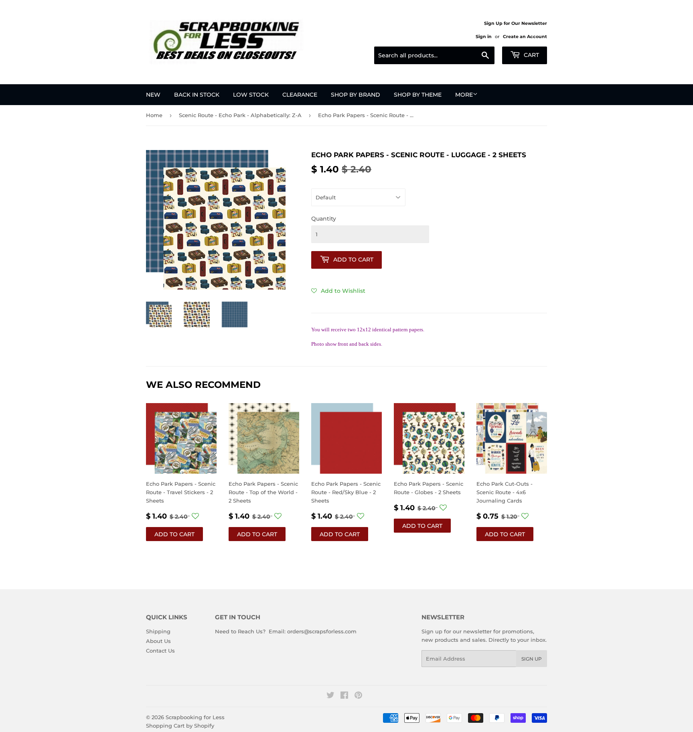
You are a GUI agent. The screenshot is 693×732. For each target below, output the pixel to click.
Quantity (323, 218)
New (153, 94)
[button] (338, 291)
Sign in (484, 36)
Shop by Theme (418, 94)
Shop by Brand (355, 94)
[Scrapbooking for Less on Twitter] (330, 696)
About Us (158, 641)
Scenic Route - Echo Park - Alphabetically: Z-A (240, 115)
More (464, 94)
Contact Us (160, 650)
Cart (530, 55)
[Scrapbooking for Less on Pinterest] (358, 696)
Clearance (299, 94)
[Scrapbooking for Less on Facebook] (344, 696)
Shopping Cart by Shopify (180, 725)
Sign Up (531, 659)
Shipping (158, 631)
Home (154, 115)
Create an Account (525, 36)
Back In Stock (196, 94)
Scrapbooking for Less (195, 717)
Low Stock (251, 94)
